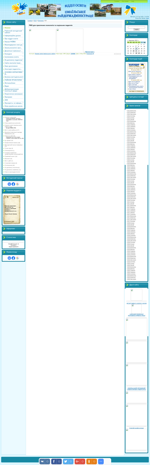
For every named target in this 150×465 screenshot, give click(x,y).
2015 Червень (131, 168)
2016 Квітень (131, 186)
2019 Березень (131, 247)
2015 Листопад (131, 177)
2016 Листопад (131, 198)
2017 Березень (131, 205)
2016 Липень (131, 191)
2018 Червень (131, 231)
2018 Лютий (130, 224)
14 (136, 48)
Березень (41, 20)
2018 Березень (131, 226)
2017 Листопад (131, 219)
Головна (116, 1)
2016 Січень (130, 181)
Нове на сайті (9, 136)
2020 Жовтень (131, 277)
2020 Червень (131, 272)
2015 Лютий (130, 161)
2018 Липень (131, 233)
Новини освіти (9, 117)
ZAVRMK (73, 53)
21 (136, 51)
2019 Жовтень (131, 258)
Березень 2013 (133, 40)
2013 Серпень (131, 130)
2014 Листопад (131, 156)
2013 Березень (131, 121)
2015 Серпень (131, 172)
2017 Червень (131, 210)
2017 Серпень (131, 214)
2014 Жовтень (131, 154)
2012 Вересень (131, 110)
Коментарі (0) (90, 53)
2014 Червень (131, 147)
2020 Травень (131, 270)
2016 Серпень (131, 193)
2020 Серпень (131, 274)
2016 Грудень (131, 200)
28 (136, 53)
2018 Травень (131, 230)
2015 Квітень (131, 165)
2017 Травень (131, 209)
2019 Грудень (131, 261)
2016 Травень (131, 188)
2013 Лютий (130, 119)
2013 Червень (131, 126)
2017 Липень (131, 212)
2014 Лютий (130, 140)
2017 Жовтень (131, 217)
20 (133, 51)
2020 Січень (130, 263)
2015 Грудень (131, 179)
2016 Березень (131, 184)
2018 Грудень (131, 242)
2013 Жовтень (131, 133)
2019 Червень (131, 253)
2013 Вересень (131, 131)
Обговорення (9, 150)
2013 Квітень (131, 123)
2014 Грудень (131, 158)
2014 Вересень (131, 152)
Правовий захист (10, 156)
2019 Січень (130, 244)
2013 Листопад (131, 135)
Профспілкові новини (11, 142)
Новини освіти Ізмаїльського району (45, 53)
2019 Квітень (131, 249)
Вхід (132, 1)
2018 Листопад (131, 240)
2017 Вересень (131, 216)
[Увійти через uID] (9, 184)
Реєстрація (125, 1)
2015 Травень (131, 166)
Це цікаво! (8, 140)
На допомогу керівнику (11, 169)
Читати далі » (89, 52)
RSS (147, 18)
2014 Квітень (131, 144)
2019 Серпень (131, 254)
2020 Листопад (131, 279)
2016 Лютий (130, 182)
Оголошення (8, 165)
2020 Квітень (131, 268)
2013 (35, 20)
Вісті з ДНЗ (8, 161)
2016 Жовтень (131, 196)
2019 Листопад (131, 260)
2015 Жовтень (131, 175)
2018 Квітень (131, 228)
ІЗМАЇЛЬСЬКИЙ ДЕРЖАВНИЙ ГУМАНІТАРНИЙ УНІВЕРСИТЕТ (136, 388)
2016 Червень (131, 189)
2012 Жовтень (131, 112)
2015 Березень (131, 163)
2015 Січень (130, 159)
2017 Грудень (131, 221)
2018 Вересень (131, 237)
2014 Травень (131, 145)
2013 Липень (131, 128)
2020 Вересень (131, 275)
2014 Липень (131, 149)
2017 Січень (130, 202)
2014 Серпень (131, 151)
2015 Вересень (131, 174)
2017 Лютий (130, 203)
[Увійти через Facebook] (13, 184)
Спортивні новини (10, 163)
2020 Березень (131, 267)
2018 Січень (130, 223)
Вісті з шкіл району (10, 130)
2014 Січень (130, 138)
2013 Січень (130, 117)
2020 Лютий (130, 265)
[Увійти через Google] (17, 184)
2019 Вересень (131, 256)
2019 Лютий (130, 245)
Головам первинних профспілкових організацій (13, 153)
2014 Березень (131, 142)
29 (139, 53)
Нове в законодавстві (11, 172)
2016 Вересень (131, 195)
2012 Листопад (131, 114)
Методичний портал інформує (14, 145)
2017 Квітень (131, 207)
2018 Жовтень (131, 238)
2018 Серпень (131, 235)
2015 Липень (131, 170)
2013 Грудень (131, 137)
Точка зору (8, 148)
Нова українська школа (12, 123)
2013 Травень (131, 124)
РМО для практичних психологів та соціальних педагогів (50, 25)
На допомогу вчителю (11, 167)
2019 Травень (131, 251)
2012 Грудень (131, 116)
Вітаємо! (7, 158)
